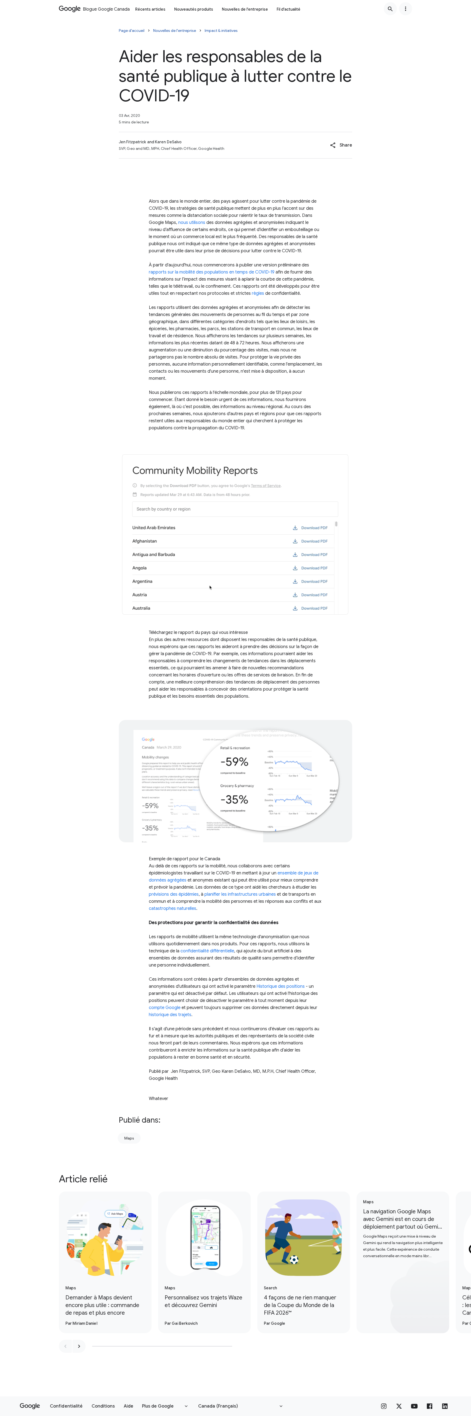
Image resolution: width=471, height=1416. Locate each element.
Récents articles (150, 9)
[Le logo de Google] (30, 1406)
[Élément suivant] (79, 1346)
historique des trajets (170, 1014)
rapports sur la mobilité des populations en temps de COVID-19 (211, 272)
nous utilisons (191, 222)
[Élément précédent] (65, 1346)
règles (258, 293)
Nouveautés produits (193, 9)
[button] (341, 145)
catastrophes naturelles (172, 908)
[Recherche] (390, 8)
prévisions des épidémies (174, 894)
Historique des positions (280, 986)
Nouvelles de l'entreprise (245, 9)
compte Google (164, 1007)
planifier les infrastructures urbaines (240, 894)
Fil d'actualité (288, 9)
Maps (129, 1138)
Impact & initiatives (221, 30)
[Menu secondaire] (405, 8)
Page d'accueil (131, 30)
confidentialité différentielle (207, 951)
